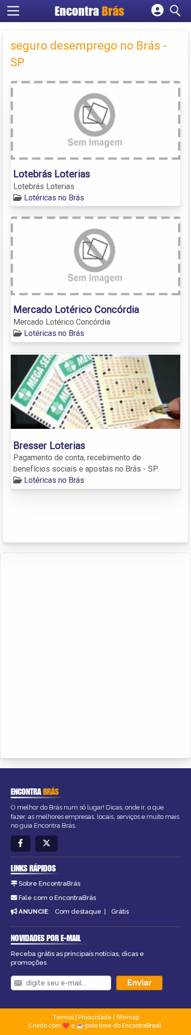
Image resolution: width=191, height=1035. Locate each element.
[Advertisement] (95, 654)
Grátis (120, 911)
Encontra (89, 10)
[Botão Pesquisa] (176, 10)
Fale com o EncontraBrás (57, 897)
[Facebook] (20, 844)
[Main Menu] (13, 11)
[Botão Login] (157, 11)
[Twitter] (46, 844)
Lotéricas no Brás (54, 197)
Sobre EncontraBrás (49, 883)
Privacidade (95, 1017)
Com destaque (78, 911)
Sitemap (127, 1017)
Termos (63, 1017)
